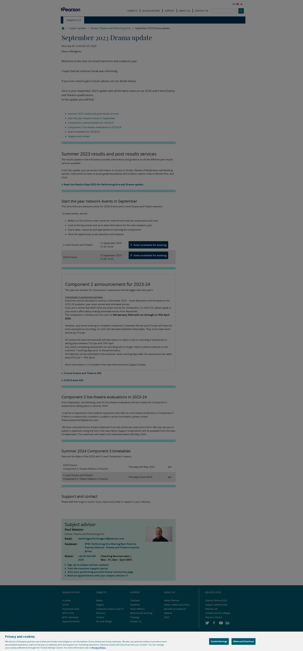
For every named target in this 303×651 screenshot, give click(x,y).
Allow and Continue (243, 641)
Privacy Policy (99, 647)
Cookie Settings (219, 641)
